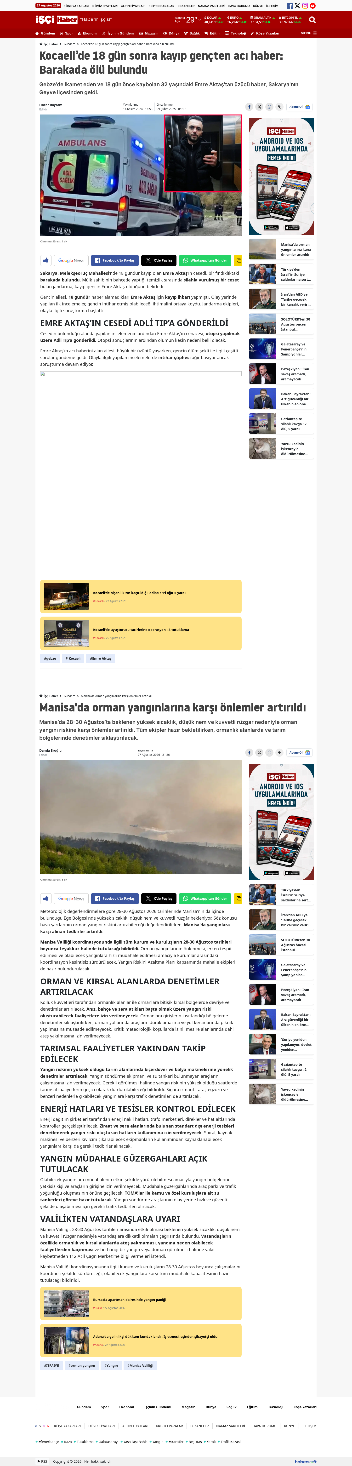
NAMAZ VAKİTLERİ (211, 6)
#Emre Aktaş (100, 658)
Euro (234, 17)
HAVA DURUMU (239, 6)
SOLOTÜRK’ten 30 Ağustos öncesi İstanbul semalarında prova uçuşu (295, 324)
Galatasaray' (107, 1441)
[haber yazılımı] (306, 1461)
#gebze (50, 658)
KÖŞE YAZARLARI (76, 6)
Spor (69, 33)
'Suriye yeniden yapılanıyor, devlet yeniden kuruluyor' (296, 1044)
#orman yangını (81, 1365)
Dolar (212, 17)
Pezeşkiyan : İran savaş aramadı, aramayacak (295, 374)
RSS (43, 1461)
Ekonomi (90, 33)
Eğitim (215, 33)
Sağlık (195, 33)
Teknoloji (238, 33)
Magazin (152, 33)
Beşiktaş (194, 1441)
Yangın (156, 1441)
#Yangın (111, 1365)
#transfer (174, 1441)
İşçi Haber (50, 44)
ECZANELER (186, 6)
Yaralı (210, 1441)
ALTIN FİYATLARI (133, 6)
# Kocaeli (73, 658)
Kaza (66, 1441)
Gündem (48, 33)
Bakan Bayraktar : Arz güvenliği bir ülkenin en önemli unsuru (296, 399)
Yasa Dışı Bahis (134, 1441)
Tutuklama (84, 1441)
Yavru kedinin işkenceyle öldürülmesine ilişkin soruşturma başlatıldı (296, 448)
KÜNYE (258, 6)
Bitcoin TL (290, 17)
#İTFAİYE (51, 1365)
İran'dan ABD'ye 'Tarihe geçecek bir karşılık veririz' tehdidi (296, 299)
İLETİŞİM (272, 6)
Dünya (174, 33)
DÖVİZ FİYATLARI (105, 6)
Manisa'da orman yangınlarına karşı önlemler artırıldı (296, 249)
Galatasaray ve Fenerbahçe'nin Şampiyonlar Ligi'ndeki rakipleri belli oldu (296, 349)
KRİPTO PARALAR (161, 6)
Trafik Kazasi (229, 1441)
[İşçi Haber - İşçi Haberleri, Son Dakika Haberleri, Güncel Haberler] (52, 1406)
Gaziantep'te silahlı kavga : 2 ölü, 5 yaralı (294, 424)
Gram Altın (263, 17)
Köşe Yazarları (267, 33)
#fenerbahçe (47, 1441)
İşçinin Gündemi (121, 33)
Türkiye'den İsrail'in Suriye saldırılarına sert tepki (294, 274)
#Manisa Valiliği (140, 1365)
